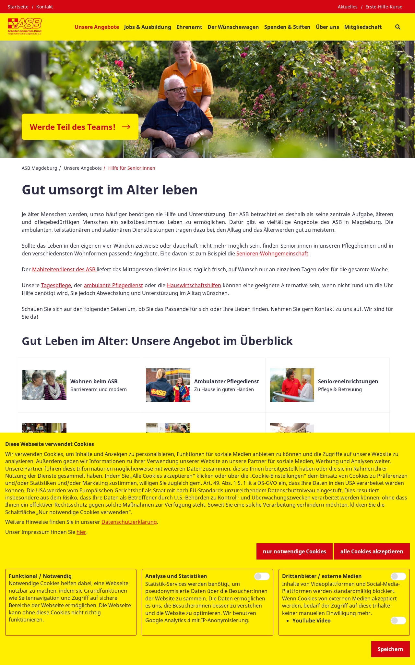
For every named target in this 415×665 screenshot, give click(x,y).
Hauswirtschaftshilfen (194, 285)
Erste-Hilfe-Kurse (383, 7)
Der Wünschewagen (233, 27)
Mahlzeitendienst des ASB (64, 269)
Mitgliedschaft (363, 27)
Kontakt (44, 7)
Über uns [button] (327, 27)
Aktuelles (348, 7)
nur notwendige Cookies (294, 551)
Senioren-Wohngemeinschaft (272, 253)
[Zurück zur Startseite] (25, 26)
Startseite (18, 7)
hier (81, 532)
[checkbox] (262, 576)
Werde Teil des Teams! (73, 126)
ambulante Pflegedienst (113, 285)
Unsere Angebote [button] (97, 27)
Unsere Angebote (83, 168)
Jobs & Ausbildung (147, 27)
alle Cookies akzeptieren (371, 551)
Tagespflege (56, 285)
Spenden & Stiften (287, 27)
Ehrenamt (189, 27)
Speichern (390, 649)
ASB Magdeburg (39, 168)
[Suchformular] (397, 27)
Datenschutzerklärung (129, 521)
